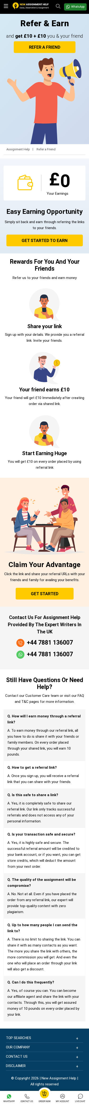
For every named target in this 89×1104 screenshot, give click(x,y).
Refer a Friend (44, 47)
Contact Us (27, 1101)
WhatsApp (77, 6)
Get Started (44, 593)
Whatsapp (9, 1101)
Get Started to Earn (45, 240)
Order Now (45, 1101)
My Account (62, 1101)
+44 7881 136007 (50, 642)
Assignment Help (18, 149)
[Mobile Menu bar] (6, 7)
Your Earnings (57, 193)
